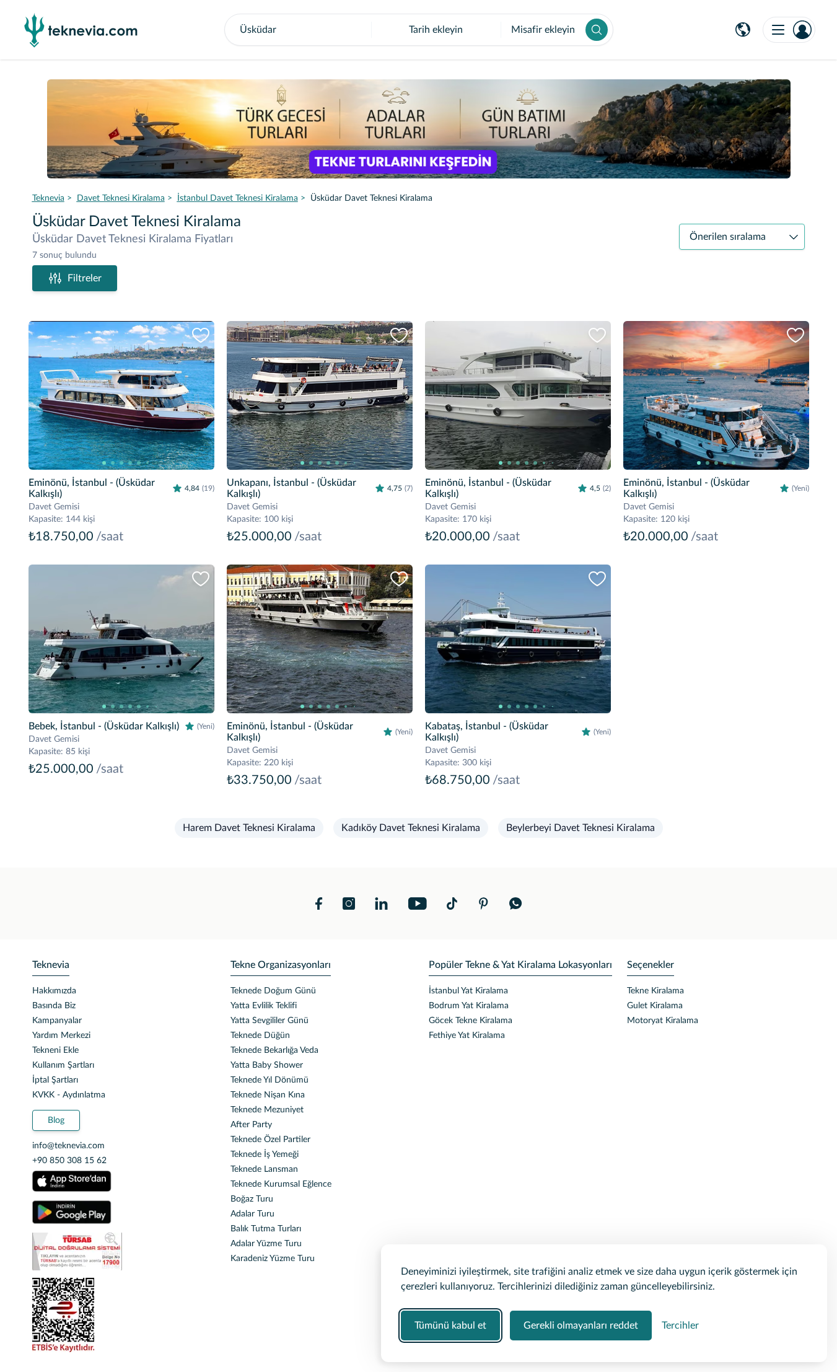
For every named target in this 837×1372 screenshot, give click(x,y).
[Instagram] (349, 903)
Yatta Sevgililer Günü (269, 1020)
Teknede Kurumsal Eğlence (280, 1184)
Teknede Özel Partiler (270, 1139)
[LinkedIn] (381, 903)
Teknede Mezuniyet (267, 1110)
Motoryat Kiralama (662, 1020)
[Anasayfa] (81, 29)
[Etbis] (121, 1315)
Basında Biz (54, 1005)
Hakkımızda (54, 991)
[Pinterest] (483, 903)
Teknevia (48, 198)
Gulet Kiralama (655, 1005)
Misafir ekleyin (543, 30)
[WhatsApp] (515, 903)
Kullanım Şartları (63, 1065)
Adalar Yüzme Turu (266, 1243)
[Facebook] (319, 903)
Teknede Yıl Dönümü (269, 1080)
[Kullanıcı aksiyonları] (789, 30)
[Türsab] (121, 1251)
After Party (251, 1124)
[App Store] (72, 1181)
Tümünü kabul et (450, 1325)
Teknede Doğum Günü (273, 991)
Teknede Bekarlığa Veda (274, 1050)
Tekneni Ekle (55, 1050)
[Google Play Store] (72, 1212)
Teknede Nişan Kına (267, 1095)
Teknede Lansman (264, 1169)
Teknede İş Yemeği (264, 1154)
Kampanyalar (57, 1020)
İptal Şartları (55, 1080)
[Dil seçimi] (742, 29)
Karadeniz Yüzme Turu (272, 1258)
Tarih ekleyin (436, 30)
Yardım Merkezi (61, 1035)
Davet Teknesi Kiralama (121, 198)
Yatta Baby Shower (266, 1065)
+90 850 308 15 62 (69, 1160)
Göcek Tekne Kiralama (470, 1020)
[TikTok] (452, 903)
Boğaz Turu (251, 1199)
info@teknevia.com (68, 1145)
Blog (56, 1120)
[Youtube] (417, 903)
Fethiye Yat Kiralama (467, 1035)
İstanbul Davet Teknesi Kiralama (237, 198)
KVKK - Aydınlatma (68, 1095)
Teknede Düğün (260, 1035)
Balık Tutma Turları (265, 1229)
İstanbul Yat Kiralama (468, 991)
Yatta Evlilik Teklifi (263, 1005)
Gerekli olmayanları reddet (581, 1325)
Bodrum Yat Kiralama (469, 1005)
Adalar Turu (252, 1214)
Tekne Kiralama (655, 991)
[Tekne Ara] (596, 30)
